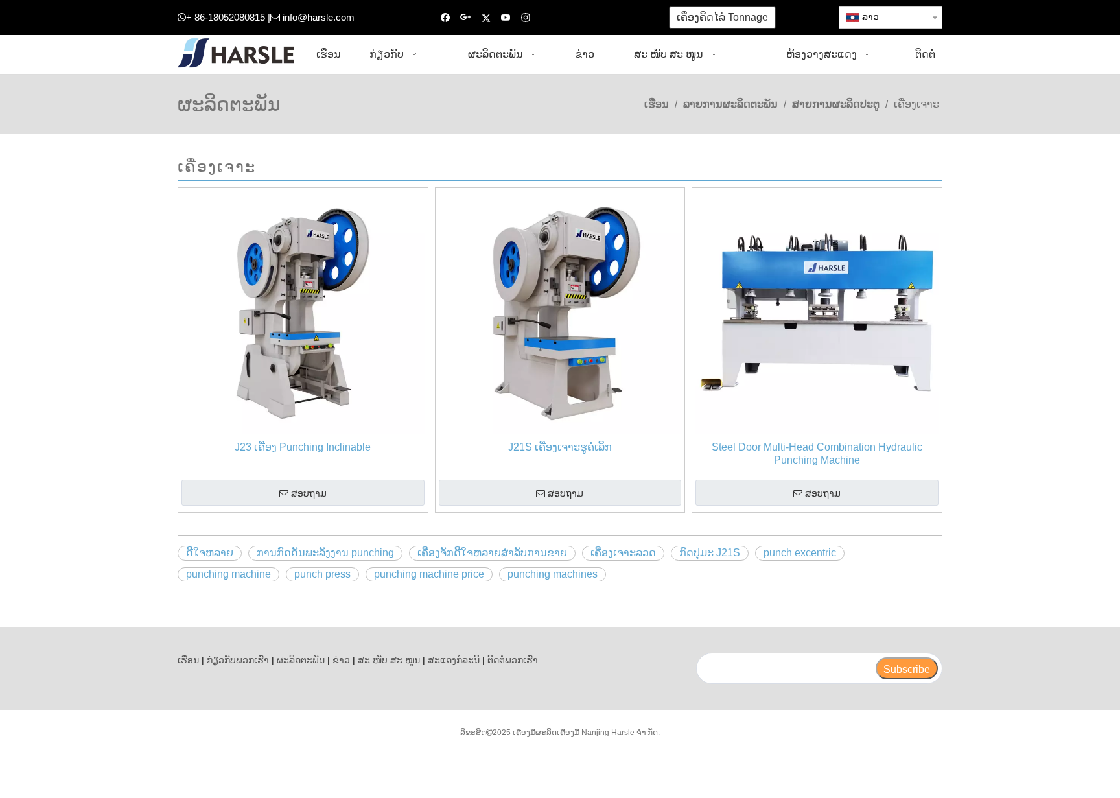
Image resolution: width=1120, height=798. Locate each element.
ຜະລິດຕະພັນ (301, 660)
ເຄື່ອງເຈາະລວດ (623, 552)
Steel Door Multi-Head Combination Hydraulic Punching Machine (817, 453)
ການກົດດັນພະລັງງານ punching (325, 552)
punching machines (553, 574)
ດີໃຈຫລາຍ (209, 552)
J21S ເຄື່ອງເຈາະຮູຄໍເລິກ (560, 446)
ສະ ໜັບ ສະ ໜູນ (389, 660)
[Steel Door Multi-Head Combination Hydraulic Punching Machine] (817, 312)
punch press (322, 574)
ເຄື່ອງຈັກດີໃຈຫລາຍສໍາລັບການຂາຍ (492, 552)
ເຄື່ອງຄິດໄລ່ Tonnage (722, 17)
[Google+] (466, 18)
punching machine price (429, 574)
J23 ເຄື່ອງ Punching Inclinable (303, 446)
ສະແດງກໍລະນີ (454, 660)
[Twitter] (486, 18)
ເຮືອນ (188, 660)
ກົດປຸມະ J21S (709, 552)
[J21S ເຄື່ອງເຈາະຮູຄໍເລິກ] (560, 312)
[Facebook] (446, 18)
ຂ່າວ (341, 660)
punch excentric (800, 552)
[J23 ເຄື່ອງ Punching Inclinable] (303, 312)
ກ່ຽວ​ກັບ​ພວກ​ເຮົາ (238, 660)
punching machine (228, 574)
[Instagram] (526, 18)
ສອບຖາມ (309, 493)
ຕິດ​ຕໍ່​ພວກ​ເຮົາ (512, 660)
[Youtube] (506, 18)
